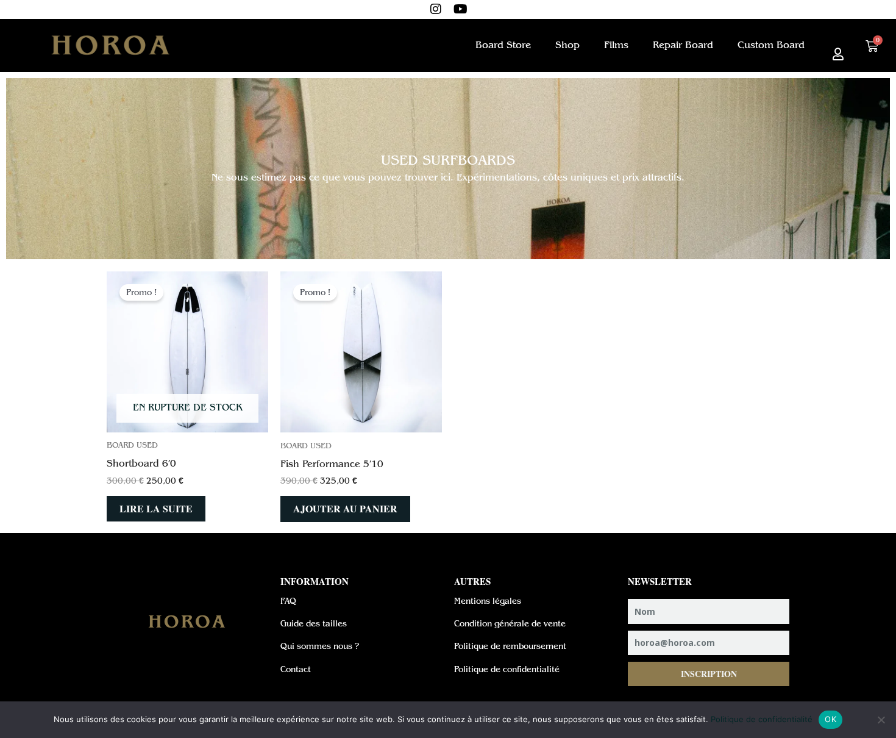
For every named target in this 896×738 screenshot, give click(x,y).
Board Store (503, 45)
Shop (567, 45)
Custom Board (771, 45)
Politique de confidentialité (761, 719)
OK (830, 719)
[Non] (881, 720)
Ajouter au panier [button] (345, 508)
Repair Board (683, 45)
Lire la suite (156, 508)
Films (616, 45)
